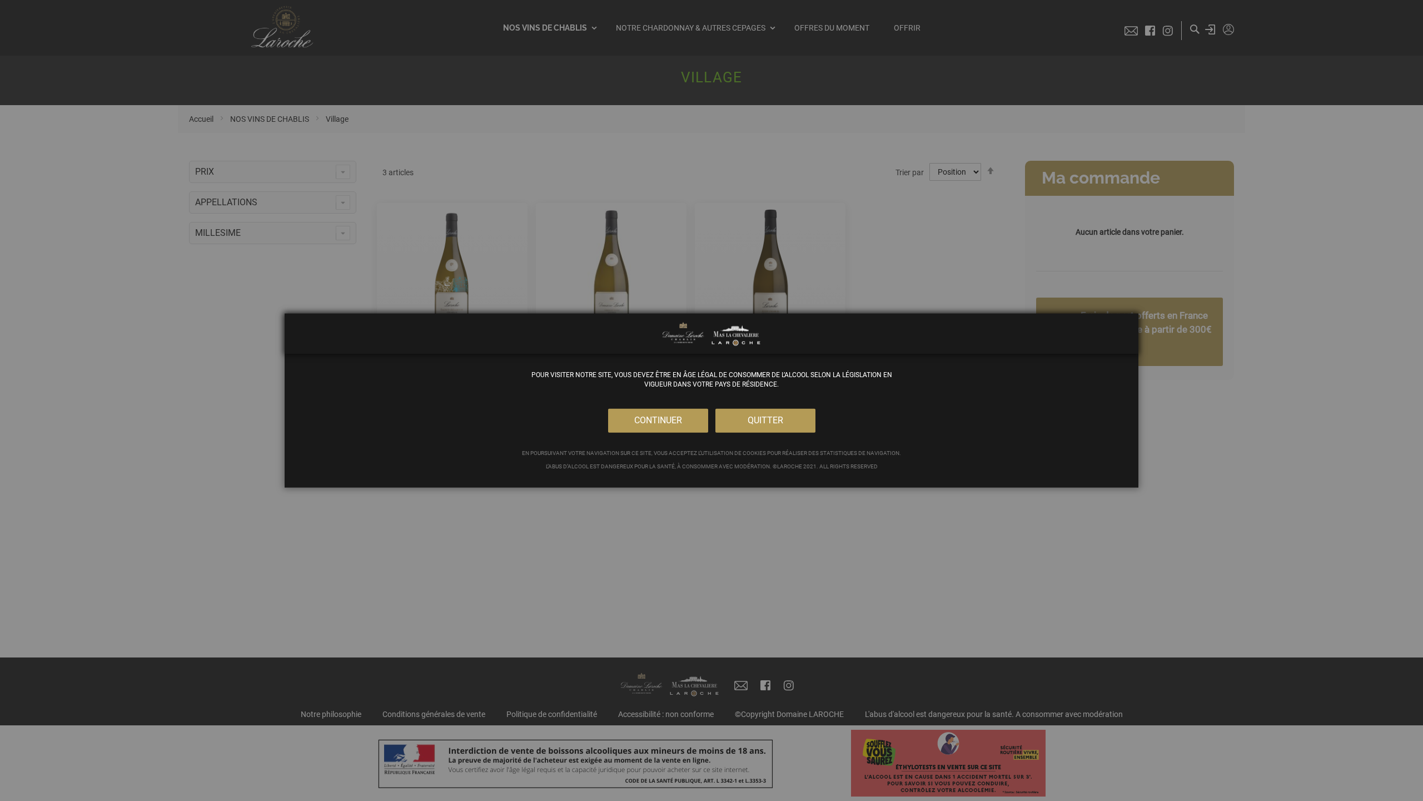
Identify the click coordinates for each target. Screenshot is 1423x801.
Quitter (765, 420)
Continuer (658, 420)
